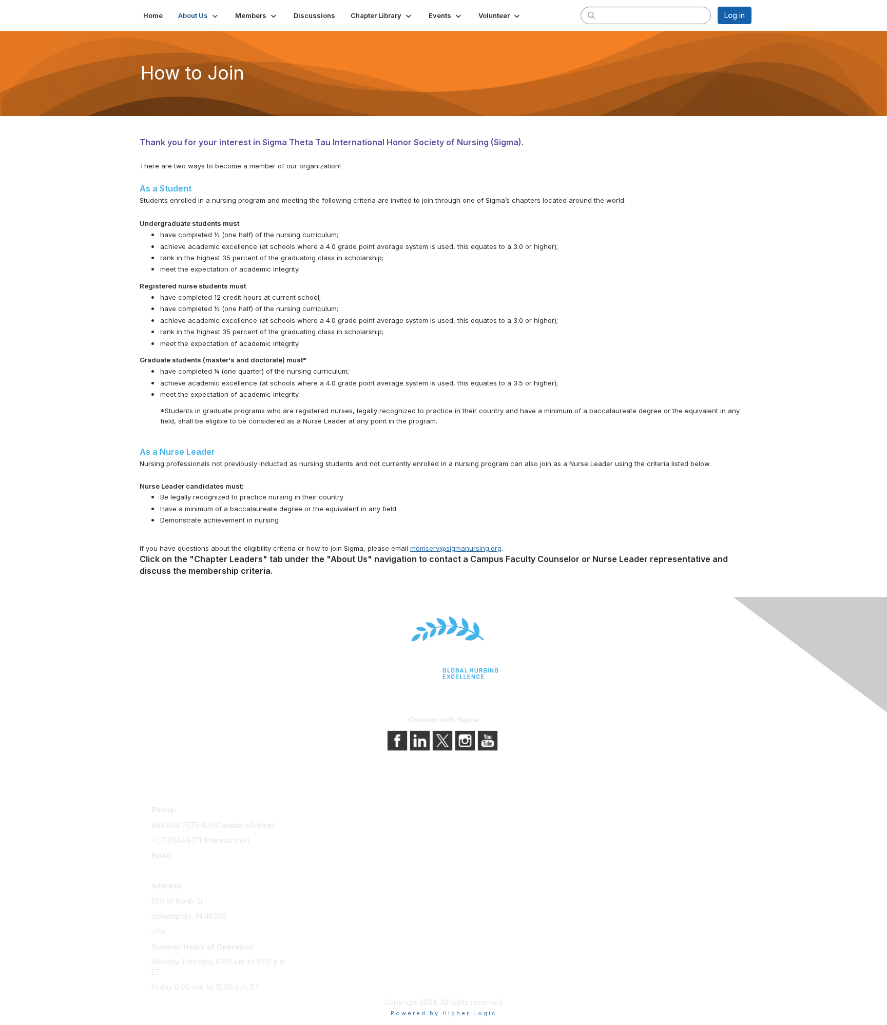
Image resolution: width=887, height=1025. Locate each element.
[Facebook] (398, 739)
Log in (734, 15)
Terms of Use (470, 840)
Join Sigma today (329, 811)
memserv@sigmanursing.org (456, 548)
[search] (591, 15)
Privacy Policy (471, 826)
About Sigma (469, 811)
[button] (198, 15)
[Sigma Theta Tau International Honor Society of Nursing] (443, 648)
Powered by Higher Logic (444, 1013)
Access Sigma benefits (338, 826)
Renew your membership (342, 840)
